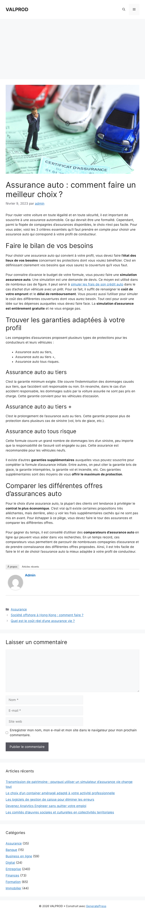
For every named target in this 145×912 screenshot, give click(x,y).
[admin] (15, 589)
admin (30, 575)
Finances (12, 875)
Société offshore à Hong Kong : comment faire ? (47, 615)
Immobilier (13, 888)
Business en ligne (19, 856)
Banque (11, 850)
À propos (12, 566)
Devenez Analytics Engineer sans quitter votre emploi (46, 806)
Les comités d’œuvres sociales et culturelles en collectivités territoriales (60, 812)
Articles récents (30, 566)
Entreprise (13, 869)
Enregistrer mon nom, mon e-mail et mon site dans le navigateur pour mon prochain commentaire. (73, 732)
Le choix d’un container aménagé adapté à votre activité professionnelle (60, 793)
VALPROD (17, 9)
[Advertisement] (72, 47)
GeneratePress (96, 906)
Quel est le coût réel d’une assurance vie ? (43, 621)
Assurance (19, 609)
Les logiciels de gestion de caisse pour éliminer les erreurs (50, 799)
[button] (124, 9)
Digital (10, 863)
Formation (13, 882)
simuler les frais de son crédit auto (97, 284)
